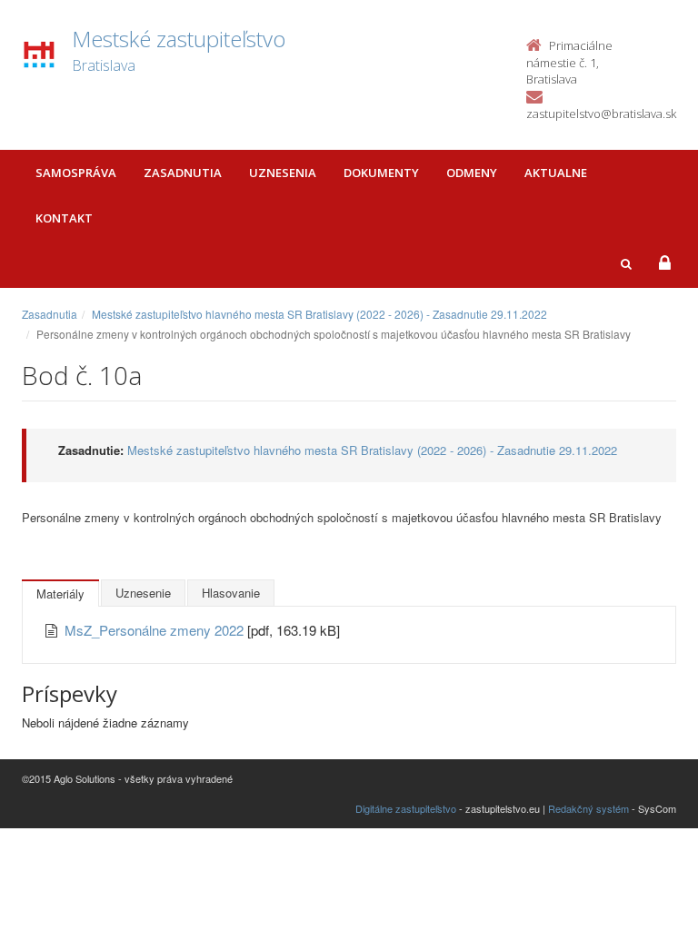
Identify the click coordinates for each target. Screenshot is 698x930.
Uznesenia (282, 172)
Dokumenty (381, 172)
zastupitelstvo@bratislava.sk (601, 113)
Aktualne (555, 172)
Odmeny (471, 172)
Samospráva (75, 172)
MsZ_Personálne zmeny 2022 (156, 629)
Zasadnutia (183, 172)
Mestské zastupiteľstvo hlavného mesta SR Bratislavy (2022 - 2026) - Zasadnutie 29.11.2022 (319, 314)
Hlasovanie (231, 592)
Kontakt (64, 218)
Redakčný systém (588, 808)
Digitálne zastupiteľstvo (405, 808)
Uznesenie (143, 592)
